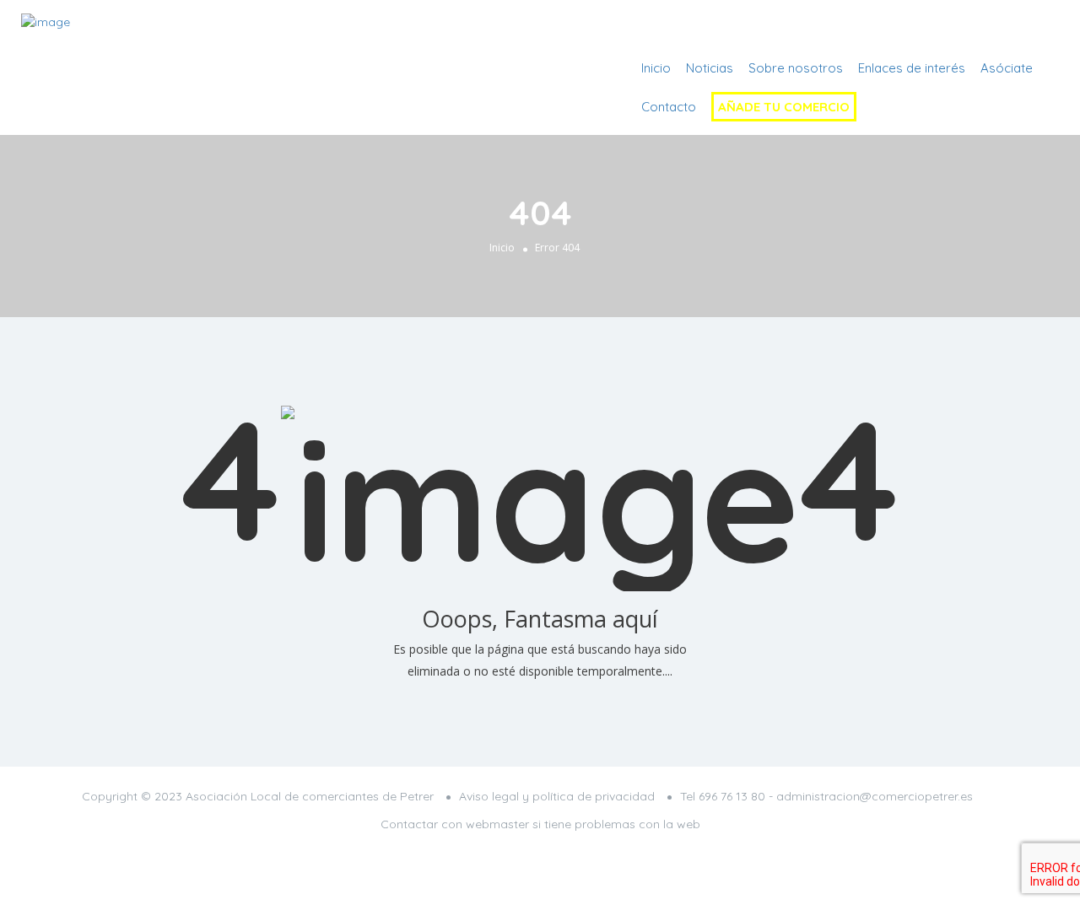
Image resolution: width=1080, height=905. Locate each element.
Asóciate (1006, 68)
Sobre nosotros (795, 68)
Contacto (668, 107)
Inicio (656, 68)
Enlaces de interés (911, 68)
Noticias (709, 68)
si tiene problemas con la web (616, 824)
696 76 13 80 (732, 796)
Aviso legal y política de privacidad (557, 796)
